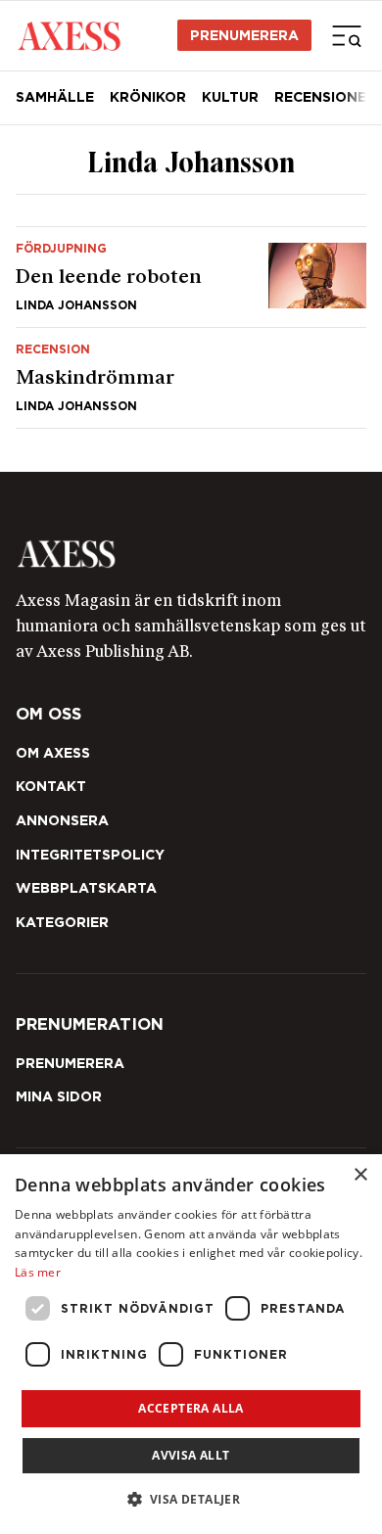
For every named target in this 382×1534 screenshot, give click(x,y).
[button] (191, 1499)
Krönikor (148, 97)
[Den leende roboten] (191, 277)
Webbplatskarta (86, 888)
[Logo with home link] (191, 554)
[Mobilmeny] (346, 35)
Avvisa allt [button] (190, 1455)
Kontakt (51, 786)
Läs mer (38, 1272)
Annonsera (62, 820)
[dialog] (191, 1344)
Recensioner (325, 97)
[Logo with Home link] (69, 35)
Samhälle (55, 97)
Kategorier (62, 922)
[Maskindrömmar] (191, 378)
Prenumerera (244, 35)
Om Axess (53, 753)
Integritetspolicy (90, 854)
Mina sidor (59, 1096)
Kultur (230, 97)
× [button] (360, 1175)
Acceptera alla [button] (191, 1408)
